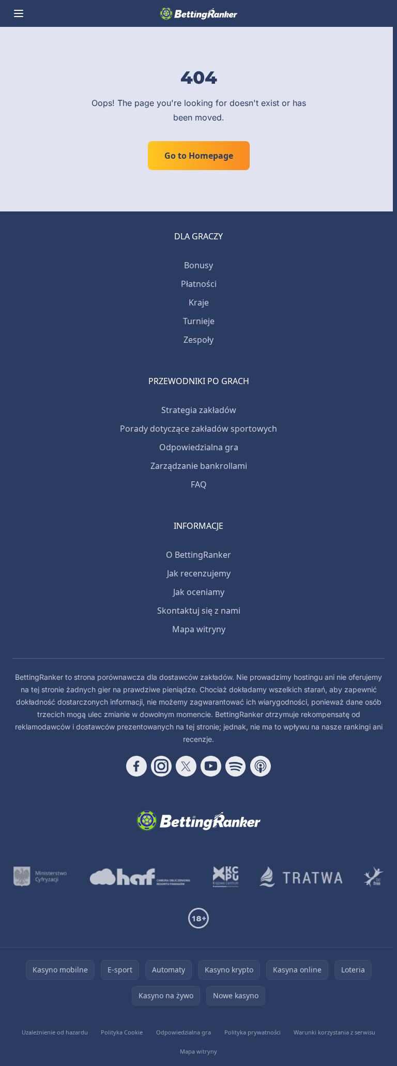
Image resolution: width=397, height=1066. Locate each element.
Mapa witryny (198, 629)
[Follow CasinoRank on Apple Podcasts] (260, 766)
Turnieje (199, 321)
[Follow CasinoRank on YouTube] (211, 766)
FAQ (199, 484)
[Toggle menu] (18, 13)
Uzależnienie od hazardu (55, 1032)
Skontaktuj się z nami (198, 610)
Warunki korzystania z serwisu (334, 1032)
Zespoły (198, 339)
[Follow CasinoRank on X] (186, 766)
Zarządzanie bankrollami (198, 465)
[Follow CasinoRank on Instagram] (161, 766)
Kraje (199, 302)
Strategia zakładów (198, 410)
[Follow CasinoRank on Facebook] (136, 766)
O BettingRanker (198, 554)
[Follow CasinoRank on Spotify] (235, 766)
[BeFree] (373, 876)
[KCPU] (226, 876)
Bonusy (198, 265)
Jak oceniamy (198, 592)
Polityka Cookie (122, 1032)
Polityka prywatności (252, 1032)
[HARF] (140, 876)
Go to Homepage (198, 155)
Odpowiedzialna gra (198, 447)
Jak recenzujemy (199, 573)
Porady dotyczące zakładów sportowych (198, 428)
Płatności (199, 284)
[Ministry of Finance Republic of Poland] (40, 876)
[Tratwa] (301, 876)
